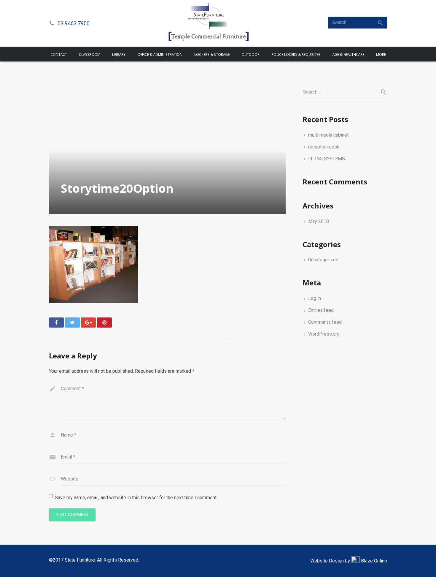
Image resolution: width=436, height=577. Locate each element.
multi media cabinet (328, 135)
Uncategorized (323, 260)
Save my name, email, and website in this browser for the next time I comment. (136, 497)
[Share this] (56, 322)
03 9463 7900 (74, 23)
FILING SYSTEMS (326, 159)
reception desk (323, 147)
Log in (314, 298)
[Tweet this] (72, 322)
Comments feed (325, 322)
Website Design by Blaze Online (348, 561)
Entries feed (321, 310)
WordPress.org (324, 334)
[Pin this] (104, 322)
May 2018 (318, 221)
